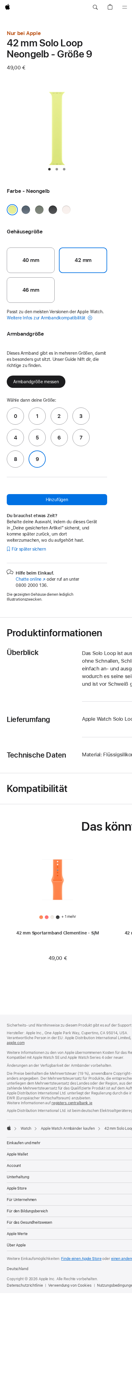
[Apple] (9, 1128)
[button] (95, 7)
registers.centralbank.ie (72, 1103)
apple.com (16, 1043)
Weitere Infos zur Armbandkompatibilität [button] (47, 317)
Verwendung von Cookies (69, 1285)
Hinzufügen (57, 499)
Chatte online (30, 579)
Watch (26, 1128)
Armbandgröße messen (36, 381)
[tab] (49, 169)
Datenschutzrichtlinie (25, 1285)
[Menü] (124, 7)
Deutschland (17, 1269)
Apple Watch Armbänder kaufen (68, 1128)
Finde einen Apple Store (81, 1259)
